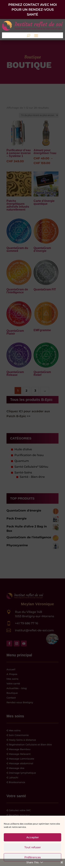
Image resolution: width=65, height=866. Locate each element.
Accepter (32, 837)
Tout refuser (32, 847)
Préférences (32, 857)
